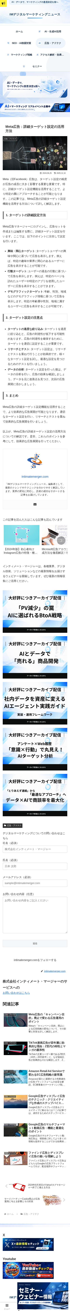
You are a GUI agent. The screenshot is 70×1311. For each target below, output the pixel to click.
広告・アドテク (14, 825)
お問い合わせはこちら (16, 992)
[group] (21, 541)
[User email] (35, 504)
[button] (61, 540)
